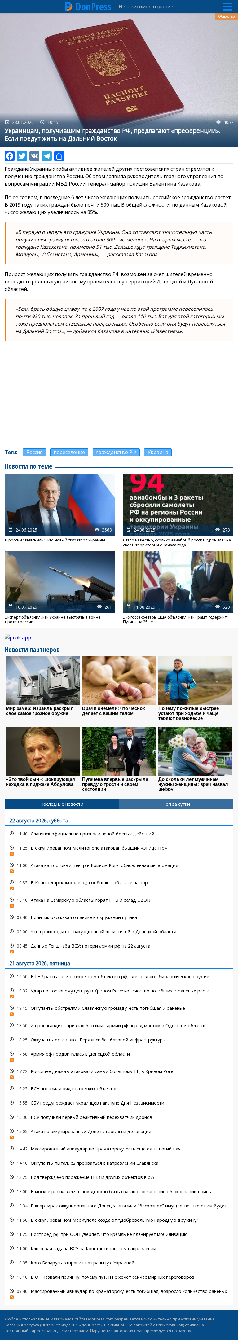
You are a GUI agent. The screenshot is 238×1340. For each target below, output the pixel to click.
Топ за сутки (176, 804)
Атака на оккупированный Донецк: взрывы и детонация (119, 1133)
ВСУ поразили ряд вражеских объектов (119, 1088)
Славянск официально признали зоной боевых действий (119, 833)
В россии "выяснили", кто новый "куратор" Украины (60, 511)
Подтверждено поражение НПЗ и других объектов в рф (119, 1177)
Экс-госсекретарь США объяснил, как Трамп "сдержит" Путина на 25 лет (178, 588)
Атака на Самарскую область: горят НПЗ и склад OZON (119, 901)
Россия (34, 452)
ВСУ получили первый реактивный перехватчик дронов (119, 1117)
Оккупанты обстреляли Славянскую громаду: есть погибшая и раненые (119, 1010)
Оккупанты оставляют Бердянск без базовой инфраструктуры (119, 1039)
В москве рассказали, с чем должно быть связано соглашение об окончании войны (119, 1191)
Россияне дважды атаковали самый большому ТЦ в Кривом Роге (119, 1073)
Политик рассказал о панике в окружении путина (119, 917)
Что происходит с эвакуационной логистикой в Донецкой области (119, 931)
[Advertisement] (119, 390)
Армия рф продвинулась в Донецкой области (119, 1055)
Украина (158, 452)
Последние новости (61, 804)
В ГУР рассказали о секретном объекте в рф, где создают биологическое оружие (119, 976)
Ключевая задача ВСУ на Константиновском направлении (119, 1248)
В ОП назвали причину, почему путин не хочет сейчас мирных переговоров (119, 1277)
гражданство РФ (116, 452)
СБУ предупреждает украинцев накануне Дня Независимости (119, 1103)
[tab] (62, 804)
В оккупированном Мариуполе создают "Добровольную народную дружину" (119, 1220)
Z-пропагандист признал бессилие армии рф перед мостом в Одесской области (119, 1025)
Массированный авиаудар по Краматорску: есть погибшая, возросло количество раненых (119, 1293)
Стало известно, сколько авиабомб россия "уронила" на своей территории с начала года (178, 511)
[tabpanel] (119, 1057)
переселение (69, 452)
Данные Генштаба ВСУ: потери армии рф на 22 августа (119, 947)
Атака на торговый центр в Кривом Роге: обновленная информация (119, 867)
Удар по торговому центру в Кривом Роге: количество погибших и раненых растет (119, 992)
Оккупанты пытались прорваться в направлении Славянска (119, 1163)
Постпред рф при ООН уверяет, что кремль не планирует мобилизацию (119, 1234)
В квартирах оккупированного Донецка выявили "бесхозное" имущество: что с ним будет (119, 1205)
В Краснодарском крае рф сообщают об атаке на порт (119, 884)
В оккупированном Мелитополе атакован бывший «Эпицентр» (119, 849)
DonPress (93, 6)
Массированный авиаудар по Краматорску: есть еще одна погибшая (119, 1148)
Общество (226, 16)
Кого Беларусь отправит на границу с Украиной (119, 1262)
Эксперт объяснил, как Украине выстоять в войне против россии (60, 588)
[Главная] (69, 6)
